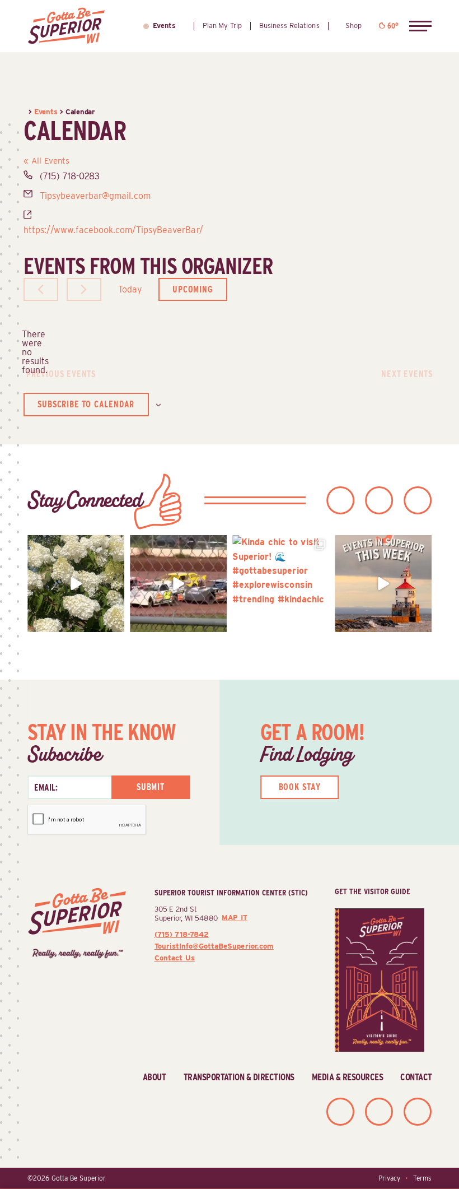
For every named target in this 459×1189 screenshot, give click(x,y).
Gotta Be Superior (78, 1178)
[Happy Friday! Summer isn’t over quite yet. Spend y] (75, 583)
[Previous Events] (41, 289)
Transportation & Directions (239, 1077)
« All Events (46, 161)
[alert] (32, 352)
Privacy (389, 1178)
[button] (420, 26)
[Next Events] (84, 289)
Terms (422, 1178)
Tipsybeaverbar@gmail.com (95, 196)
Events (164, 25)
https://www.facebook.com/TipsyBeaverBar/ (113, 230)
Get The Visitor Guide (372, 891)
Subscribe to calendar (86, 404)
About (154, 1077)
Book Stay (300, 787)
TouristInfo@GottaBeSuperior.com (214, 945)
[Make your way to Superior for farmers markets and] (383, 583)
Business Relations (289, 25)
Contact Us (174, 957)
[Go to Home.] (26, 111)
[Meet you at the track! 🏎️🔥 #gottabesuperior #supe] (178, 583)
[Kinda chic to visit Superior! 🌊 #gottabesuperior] (280, 583)
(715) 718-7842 (181, 934)
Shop (353, 25)
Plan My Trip (222, 25)
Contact (416, 1077)
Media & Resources (347, 1077)
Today (130, 289)
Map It (234, 917)
